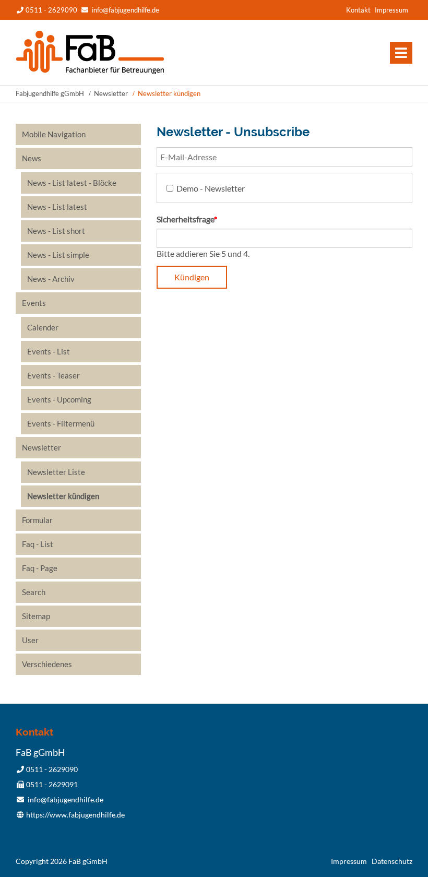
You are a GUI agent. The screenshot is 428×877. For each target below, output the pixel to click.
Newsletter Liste (56, 472)
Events (34, 302)
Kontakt (358, 10)
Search (33, 592)
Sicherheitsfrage (187, 219)
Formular (37, 520)
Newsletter (111, 93)
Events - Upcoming (59, 399)
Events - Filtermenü (60, 423)
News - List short (56, 230)
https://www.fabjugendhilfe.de (75, 814)
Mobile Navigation (54, 134)
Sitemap (36, 616)
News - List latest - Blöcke (71, 182)
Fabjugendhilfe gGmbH (50, 93)
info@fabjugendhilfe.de (125, 10)
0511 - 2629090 (51, 10)
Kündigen (191, 277)
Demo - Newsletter (210, 188)
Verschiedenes (47, 664)
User (30, 640)
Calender (42, 327)
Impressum (391, 10)
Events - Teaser (53, 375)
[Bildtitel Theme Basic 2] (90, 71)
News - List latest (57, 206)
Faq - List (37, 544)
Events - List (48, 351)
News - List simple (58, 254)
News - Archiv (51, 278)
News (31, 158)
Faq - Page (39, 568)
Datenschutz (392, 861)
